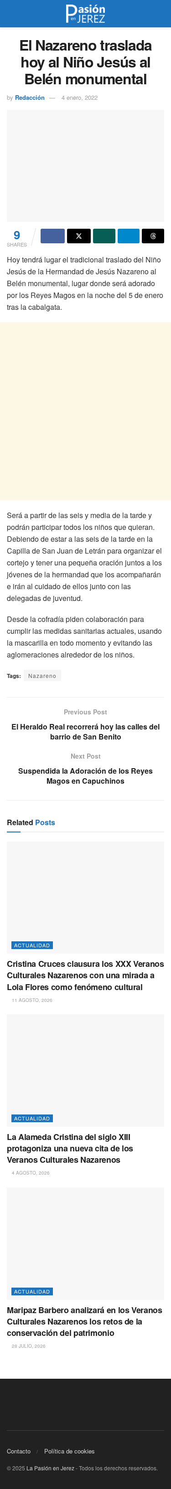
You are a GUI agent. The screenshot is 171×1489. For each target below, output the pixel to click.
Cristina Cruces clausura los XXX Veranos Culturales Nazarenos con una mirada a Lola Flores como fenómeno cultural (85, 975)
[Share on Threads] (153, 236)
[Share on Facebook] (53, 236)
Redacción (30, 97)
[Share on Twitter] (79, 236)
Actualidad (32, 945)
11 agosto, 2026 (31, 1000)
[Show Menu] (11, 13)
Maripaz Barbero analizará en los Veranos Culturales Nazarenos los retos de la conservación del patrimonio (84, 1321)
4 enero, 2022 (80, 97)
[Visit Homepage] (85, 14)
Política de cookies (69, 1451)
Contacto (19, 1451)
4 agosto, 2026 (30, 1173)
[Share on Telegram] (129, 236)
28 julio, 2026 (28, 1346)
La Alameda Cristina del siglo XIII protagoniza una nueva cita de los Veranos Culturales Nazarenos (70, 1148)
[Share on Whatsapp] (104, 236)
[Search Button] (160, 13)
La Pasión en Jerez (50, 1468)
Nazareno (42, 675)
